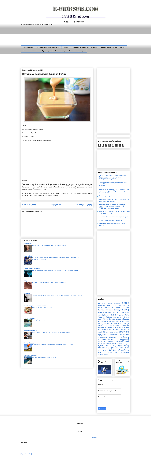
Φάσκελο (27, 293)
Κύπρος (107, 315)
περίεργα (124, 334)
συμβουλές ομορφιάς (106, 341)
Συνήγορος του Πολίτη (122, 315)
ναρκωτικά (114, 332)
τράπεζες (114, 348)
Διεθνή (125, 309)
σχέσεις (101, 346)
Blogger (94, 437)
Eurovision (101, 303)
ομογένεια (102, 335)
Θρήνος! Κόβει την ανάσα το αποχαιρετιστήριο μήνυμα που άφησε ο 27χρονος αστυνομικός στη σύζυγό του (114, 190)
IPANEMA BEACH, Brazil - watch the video (44, 357)
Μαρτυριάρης (28, 281)
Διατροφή (117, 310)
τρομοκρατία (103, 350)
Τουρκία (101, 317)
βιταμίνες (114, 323)
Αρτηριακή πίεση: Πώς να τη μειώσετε (111, 196)
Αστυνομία (109, 307)
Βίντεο (118, 307)
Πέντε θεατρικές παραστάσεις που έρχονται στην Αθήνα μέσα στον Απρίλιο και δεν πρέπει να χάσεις (113, 183)
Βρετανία (101, 310)
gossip (125, 303)
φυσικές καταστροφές (108, 352)
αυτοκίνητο (105, 323)
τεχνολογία (117, 346)
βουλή (120, 323)
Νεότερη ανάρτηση (29, 205)
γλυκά (100, 325)
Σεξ (112, 315)
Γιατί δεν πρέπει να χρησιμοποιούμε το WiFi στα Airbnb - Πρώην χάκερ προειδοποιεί (55, 270)
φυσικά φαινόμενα (121, 350)
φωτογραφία (125, 352)
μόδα (107, 332)
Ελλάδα (116, 312)
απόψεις (112, 321)
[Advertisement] (58, 60)
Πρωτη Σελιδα (28, 256)
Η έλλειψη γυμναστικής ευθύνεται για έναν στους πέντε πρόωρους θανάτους (53, 344)
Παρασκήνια (28, 243)
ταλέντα (108, 345)
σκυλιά (110, 340)
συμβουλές (124, 340)
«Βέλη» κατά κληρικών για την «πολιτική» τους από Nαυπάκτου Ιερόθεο (114, 200)
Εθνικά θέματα (104, 313)
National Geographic (114, 303)
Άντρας (100, 307)
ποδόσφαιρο (114, 337)
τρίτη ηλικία (124, 347)
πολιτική (124, 337)
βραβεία (126, 323)
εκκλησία (125, 325)
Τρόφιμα (109, 317)
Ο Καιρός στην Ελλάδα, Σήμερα (48, 47)
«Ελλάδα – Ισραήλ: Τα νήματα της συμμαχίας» (114, 217)
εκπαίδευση (102, 327)
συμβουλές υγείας (122, 341)
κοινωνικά (116, 329)
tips (127, 305)
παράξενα (113, 335)
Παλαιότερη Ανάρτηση (84, 205)
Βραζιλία (125, 307)
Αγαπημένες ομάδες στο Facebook (85, 47)
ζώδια (126, 327)
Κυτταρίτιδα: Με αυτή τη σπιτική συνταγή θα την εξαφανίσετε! (49, 282)
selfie (108, 305)
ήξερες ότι (107, 319)
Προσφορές (46, 51)
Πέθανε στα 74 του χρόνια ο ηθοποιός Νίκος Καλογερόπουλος (49, 245)
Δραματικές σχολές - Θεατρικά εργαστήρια (69, 51)
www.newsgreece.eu (30, 330)
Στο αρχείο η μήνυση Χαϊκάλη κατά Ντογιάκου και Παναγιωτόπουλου (51, 332)
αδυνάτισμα (116, 319)
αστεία (118, 321)
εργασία (120, 327)
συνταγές (125, 343)
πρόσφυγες (102, 340)
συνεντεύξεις (110, 343)
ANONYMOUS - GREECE (32, 268)
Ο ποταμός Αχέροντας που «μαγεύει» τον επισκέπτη (46, 320)
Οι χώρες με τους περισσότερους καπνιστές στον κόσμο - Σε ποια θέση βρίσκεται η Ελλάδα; (57, 295)
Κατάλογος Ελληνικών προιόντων (113, 47)
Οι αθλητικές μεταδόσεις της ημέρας (110, 220)
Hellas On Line (29, 343)
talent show (122, 305)
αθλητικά (125, 319)
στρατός (116, 340)
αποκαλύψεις (103, 321)
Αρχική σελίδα (28, 47)
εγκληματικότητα (112, 325)
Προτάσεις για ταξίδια (30, 51)
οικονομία (124, 331)
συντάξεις (117, 343)
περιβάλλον (103, 337)
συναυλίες (101, 343)
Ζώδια (66, 47)
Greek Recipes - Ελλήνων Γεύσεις (35, 306)
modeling (101, 305)
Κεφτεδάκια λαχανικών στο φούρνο (42, 307)
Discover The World (30, 355)
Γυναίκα (109, 310)
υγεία (111, 350)
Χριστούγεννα (118, 317)
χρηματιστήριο (103, 354)
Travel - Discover (29, 318)
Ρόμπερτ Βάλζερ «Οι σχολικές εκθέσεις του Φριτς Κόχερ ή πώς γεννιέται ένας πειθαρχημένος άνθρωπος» (113, 177)
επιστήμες (112, 327)
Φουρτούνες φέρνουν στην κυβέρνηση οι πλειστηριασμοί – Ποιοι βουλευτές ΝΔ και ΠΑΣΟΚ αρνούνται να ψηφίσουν (112, 206)
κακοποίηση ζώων (104, 329)
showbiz (114, 305)
